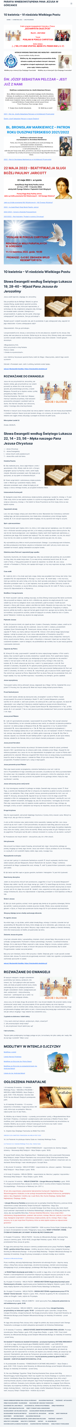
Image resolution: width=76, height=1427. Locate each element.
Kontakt (40, 1421)
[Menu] (71, 3)
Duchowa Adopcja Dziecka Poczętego (16, 1424)
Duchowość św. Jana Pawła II (13, 1405)
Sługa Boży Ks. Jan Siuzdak (37, 1413)
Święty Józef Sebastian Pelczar (14, 1408)
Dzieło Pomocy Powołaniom (60, 1424)
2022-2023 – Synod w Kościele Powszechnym (20, 212)
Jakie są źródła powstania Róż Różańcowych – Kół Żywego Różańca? (28, 202)
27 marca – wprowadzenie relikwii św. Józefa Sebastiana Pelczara (25, 1418)
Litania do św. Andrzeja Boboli (14, 1073)
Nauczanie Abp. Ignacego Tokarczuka (41, 1403)
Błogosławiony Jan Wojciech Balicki (15, 1411)
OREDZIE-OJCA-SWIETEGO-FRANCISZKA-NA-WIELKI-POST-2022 (22, 1135)
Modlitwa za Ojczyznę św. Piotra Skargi (18, 1061)
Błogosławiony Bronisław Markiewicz (42, 1411)
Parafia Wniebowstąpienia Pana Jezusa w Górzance (20, 1400)
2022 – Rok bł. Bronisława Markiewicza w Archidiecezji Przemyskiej (27, 159)
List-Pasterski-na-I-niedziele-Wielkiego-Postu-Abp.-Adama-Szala (22, 1144)
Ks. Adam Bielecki (51, 1421)
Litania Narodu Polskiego (12, 1057)
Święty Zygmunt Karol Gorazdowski (38, 1408)
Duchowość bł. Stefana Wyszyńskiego (37, 1405)
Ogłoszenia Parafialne (46, 1400)
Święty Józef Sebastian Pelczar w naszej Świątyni (21, 119)
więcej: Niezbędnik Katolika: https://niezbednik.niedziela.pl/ (25, 369)
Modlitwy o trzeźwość (28, 1421)
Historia (51, 1413)
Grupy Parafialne (61, 1413)
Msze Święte (7, 1416)
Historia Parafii (19, 1416)
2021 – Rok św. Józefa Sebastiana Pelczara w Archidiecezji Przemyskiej (29, 114)
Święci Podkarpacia (58, 1405)
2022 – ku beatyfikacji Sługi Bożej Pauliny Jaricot (21, 207)
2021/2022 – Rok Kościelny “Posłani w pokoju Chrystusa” (24, 216)
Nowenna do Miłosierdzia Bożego (13, 1258)
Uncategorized (29, 19)
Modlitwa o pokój (10, 1052)
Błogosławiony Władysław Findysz (15, 1413)
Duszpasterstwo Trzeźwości (39, 1424)
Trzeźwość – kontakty (55, 1418)
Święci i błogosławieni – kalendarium (15, 1403)
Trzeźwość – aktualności (64, 1400)
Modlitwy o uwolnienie (11, 1421)
